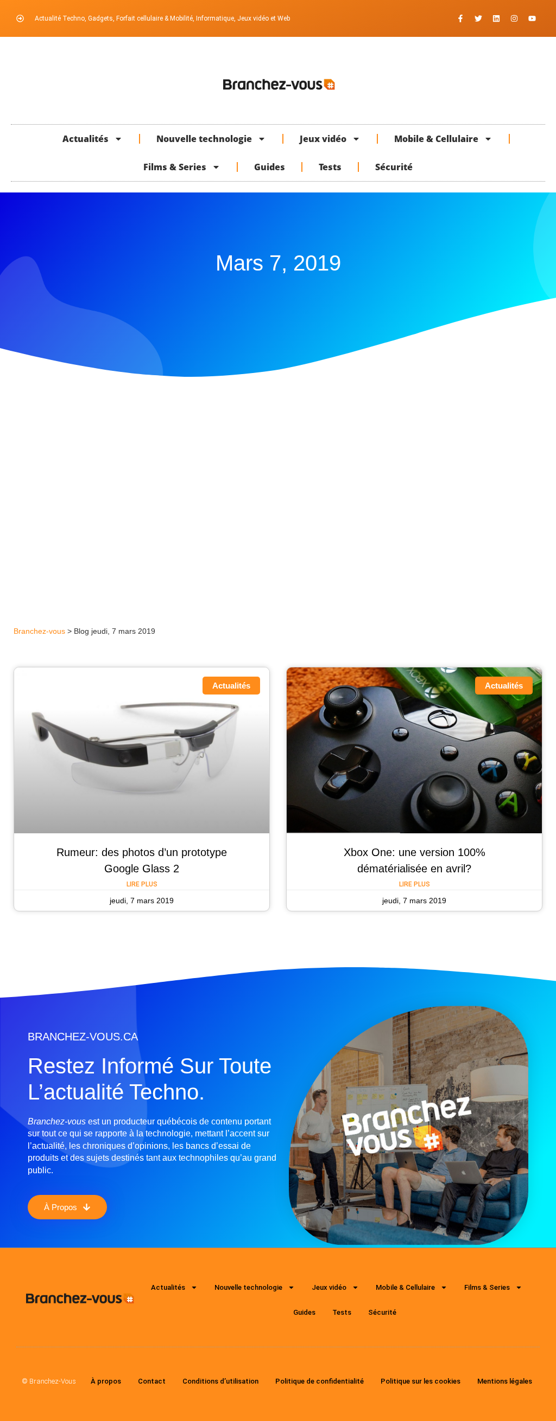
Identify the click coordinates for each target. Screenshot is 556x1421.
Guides (269, 167)
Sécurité (394, 167)
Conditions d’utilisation (220, 1381)
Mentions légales (504, 1381)
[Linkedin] (496, 18)
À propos (106, 1381)
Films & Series (174, 167)
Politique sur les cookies (420, 1381)
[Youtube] (532, 18)
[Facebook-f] (460, 18)
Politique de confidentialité (319, 1381)
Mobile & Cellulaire (436, 139)
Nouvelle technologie (204, 139)
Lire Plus (142, 884)
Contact (152, 1381)
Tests (330, 167)
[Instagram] (514, 18)
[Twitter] (478, 18)
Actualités (85, 139)
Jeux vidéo (323, 139)
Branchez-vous (39, 631)
